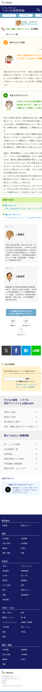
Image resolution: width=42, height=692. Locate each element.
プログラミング (26, 566)
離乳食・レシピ (7, 617)
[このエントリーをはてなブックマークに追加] (26, 354)
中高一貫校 (6, 543)
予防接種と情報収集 (13, 464)
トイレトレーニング (9, 622)
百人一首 (24, 575)
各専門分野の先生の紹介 (30, 24)
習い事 (23, 617)
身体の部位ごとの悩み (14, 459)
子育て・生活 (8, 608)
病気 (22, 613)
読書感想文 (25, 571)
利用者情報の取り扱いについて (10, 676)
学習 (22, 585)
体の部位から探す (12, 422)
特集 (22, 553)
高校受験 (24, 538)
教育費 (4, 525)
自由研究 (5, 571)
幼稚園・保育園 (26, 622)
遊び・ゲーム (25, 627)
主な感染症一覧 (11, 449)
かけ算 (4, 575)
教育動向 (6, 521)
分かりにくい (21, 334)
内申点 (23, 548)
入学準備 (5, 627)
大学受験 (24, 543)
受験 (4, 534)
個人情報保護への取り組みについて (11, 678)
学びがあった (26, 325)
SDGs (4, 566)
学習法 (5, 561)
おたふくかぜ (28, 384)
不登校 (23, 632)
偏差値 (4, 548)
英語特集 (5, 599)
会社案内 (4, 681)
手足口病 (19, 384)
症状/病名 (8, 454)
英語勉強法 (25, 595)
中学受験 (5, 538)
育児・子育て (7, 613)
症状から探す (10, 412)
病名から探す (10, 417)
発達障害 (31, 387)
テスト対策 (6, 585)
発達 (4, 632)
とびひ (24, 387)
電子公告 (4, 683)
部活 (4, 590)
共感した (13, 325)
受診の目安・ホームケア (15, 468)
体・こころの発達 (12, 444)
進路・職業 (6, 553)
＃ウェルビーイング (9, 15)
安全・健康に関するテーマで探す (19, 427)
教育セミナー (25, 525)
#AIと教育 (25, 15)
